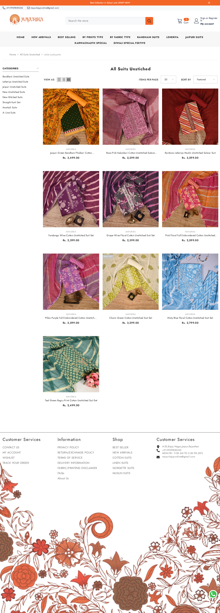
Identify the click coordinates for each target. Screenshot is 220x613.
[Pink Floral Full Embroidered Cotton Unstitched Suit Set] (190, 199)
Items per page (148, 79)
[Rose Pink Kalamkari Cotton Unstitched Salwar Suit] (131, 117)
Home (12, 54)
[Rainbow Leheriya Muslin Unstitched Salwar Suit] (190, 117)
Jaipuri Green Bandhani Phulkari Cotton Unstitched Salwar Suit (71, 152)
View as (49, 79)
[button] (59, 79)
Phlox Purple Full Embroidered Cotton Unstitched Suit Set (71, 317)
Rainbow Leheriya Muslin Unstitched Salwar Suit (190, 152)
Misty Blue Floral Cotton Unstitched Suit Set (190, 317)
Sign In (202, 19)
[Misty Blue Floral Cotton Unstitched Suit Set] (190, 282)
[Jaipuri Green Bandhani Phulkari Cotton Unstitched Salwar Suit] (71, 117)
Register (213, 18)
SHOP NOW (124, 2)
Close (209, 2)
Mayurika (71, 149)
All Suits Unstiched (30, 54)
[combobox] (105, 21)
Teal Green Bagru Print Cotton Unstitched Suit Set (71, 400)
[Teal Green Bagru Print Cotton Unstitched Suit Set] (71, 364)
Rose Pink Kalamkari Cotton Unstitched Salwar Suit (130, 152)
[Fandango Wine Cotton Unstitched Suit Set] (71, 199)
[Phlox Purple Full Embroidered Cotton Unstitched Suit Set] (71, 282)
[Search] (109, 21)
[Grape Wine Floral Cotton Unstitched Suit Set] (131, 199)
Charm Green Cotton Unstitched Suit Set (130, 317)
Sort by (186, 79)
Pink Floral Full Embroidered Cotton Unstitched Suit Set (190, 235)
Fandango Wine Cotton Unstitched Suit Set (71, 235)
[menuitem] (21, 76)
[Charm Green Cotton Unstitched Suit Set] (131, 282)
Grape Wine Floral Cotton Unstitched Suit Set (131, 235)
